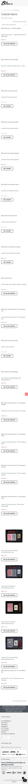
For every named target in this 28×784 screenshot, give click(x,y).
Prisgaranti (4, 726)
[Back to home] (7, 3)
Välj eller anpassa (9, 43)
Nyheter (3, 732)
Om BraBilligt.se (6, 721)
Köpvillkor (4, 724)
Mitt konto (4, 722)
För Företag (4, 728)
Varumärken (5, 730)
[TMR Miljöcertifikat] (5, 759)
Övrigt (6, 10)
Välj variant (7, 106)
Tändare (10, 10)
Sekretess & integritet (8, 733)
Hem (2, 10)
